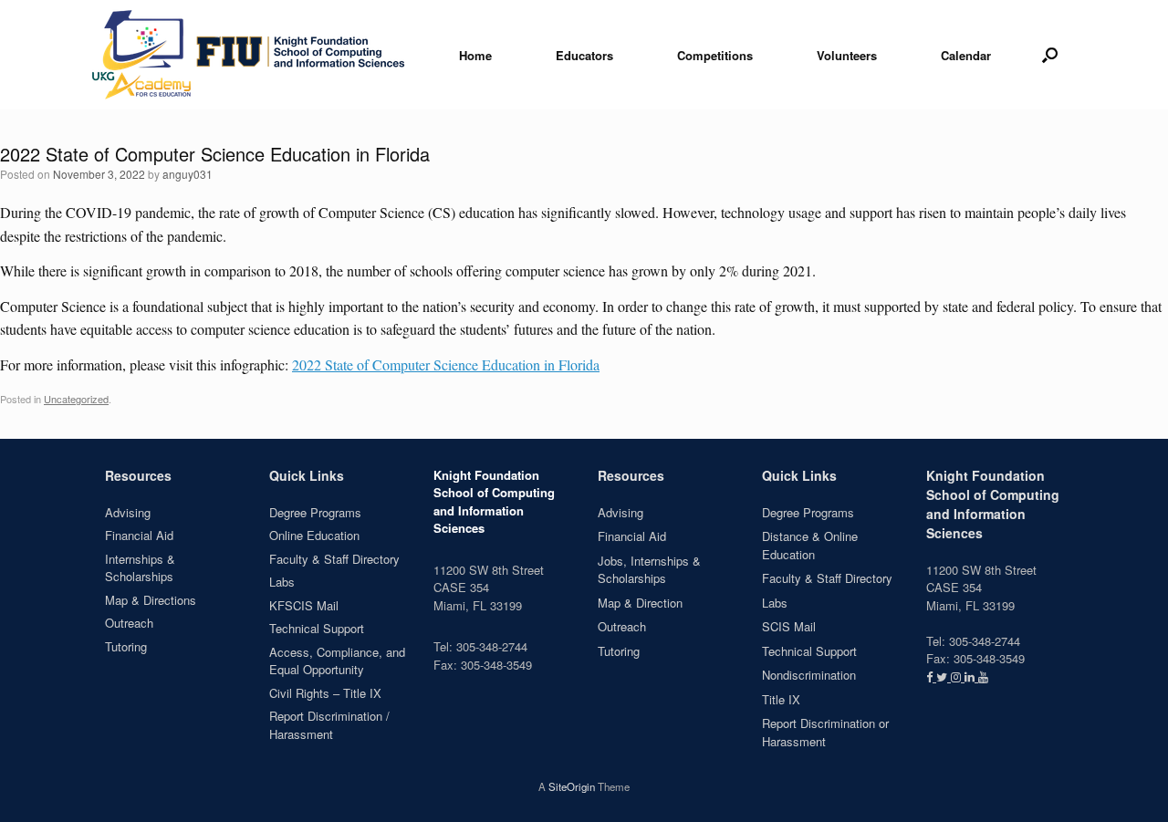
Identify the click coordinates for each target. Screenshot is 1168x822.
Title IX (781, 699)
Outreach (129, 622)
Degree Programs (315, 512)
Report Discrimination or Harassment (825, 732)
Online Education (314, 535)
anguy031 (187, 174)
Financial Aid (139, 535)
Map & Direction (640, 602)
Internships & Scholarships (140, 568)
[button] (1050, 54)
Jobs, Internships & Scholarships (649, 570)
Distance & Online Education (810, 545)
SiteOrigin (571, 786)
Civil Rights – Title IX (325, 693)
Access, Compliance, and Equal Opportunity (337, 661)
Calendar (966, 55)
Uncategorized (76, 398)
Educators (584, 55)
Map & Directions (150, 600)
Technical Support (316, 628)
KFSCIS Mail (304, 605)
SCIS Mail (789, 626)
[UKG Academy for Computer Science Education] (249, 54)
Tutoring (126, 646)
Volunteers (847, 55)
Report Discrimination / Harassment (329, 725)
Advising (128, 512)
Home (475, 55)
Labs (282, 581)
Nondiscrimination (809, 674)
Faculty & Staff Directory (334, 558)
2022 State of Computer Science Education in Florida (446, 364)
